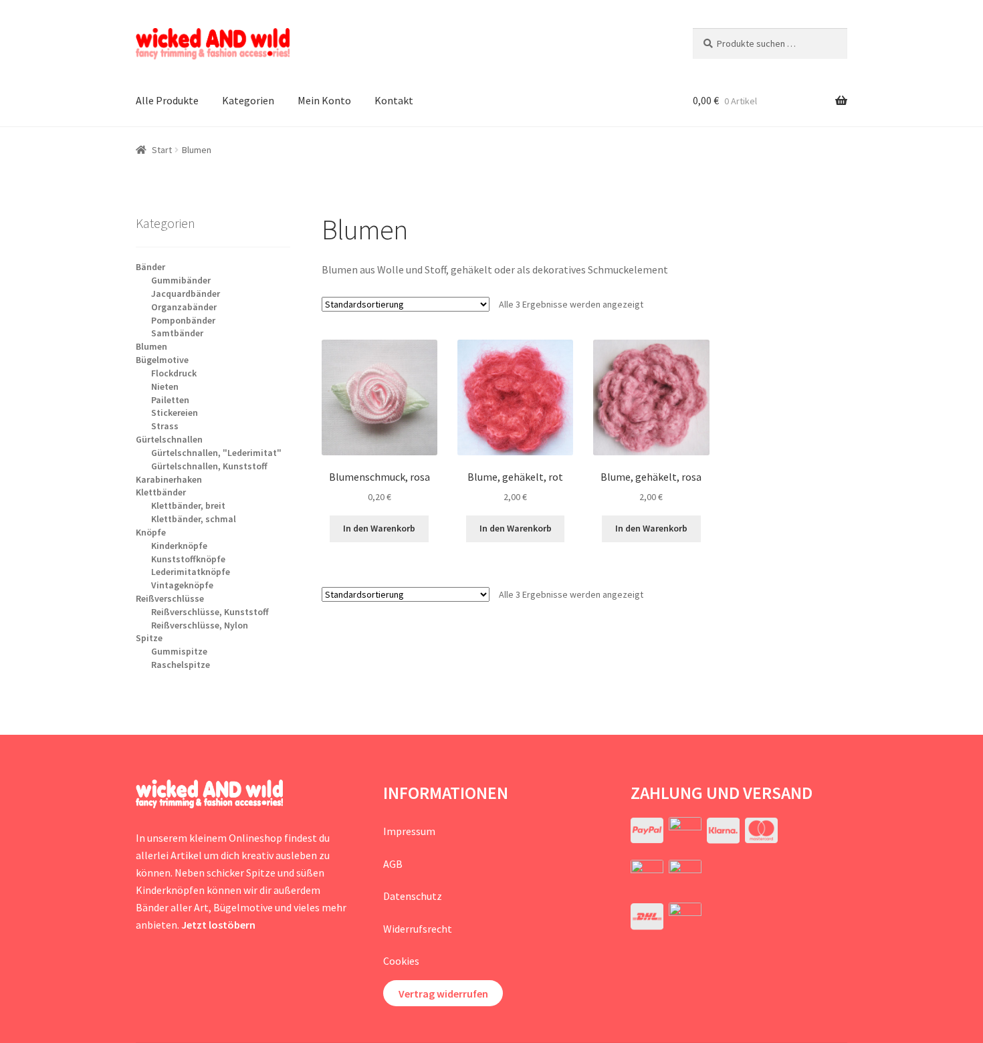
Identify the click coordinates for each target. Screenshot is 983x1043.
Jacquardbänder (185, 293)
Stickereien (174, 413)
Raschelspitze (180, 665)
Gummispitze (179, 651)
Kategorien (248, 100)
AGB (393, 864)
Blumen (151, 346)
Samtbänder (177, 333)
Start (162, 150)
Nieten (165, 386)
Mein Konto (324, 100)
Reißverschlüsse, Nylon (199, 625)
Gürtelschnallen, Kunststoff (209, 466)
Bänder (150, 267)
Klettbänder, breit (188, 505)
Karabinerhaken (169, 479)
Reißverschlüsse (170, 598)
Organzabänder (184, 307)
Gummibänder (181, 280)
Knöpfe (151, 532)
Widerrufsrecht (417, 928)
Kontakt (393, 100)
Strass (165, 426)
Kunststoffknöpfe (188, 559)
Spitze (149, 638)
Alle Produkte (167, 100)
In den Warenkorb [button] (379, 528)
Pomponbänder (183, 320)
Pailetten (170, 400)
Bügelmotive (162, 360)
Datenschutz (412, 896)
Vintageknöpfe (182, 585)
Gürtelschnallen (169, 439)
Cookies (401, 960)
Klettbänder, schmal (193, 519)
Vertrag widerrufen (443, 993)
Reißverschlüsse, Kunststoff (210, 612)
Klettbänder (161, 492)
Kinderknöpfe (179, 546)
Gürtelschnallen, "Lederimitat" (216, 453)
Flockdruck (174, 373)
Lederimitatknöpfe (190, 572)
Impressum (409, 831)
